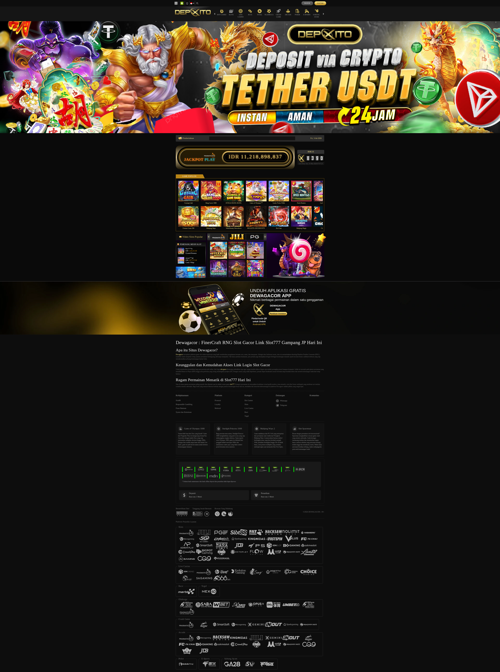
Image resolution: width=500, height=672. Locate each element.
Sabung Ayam (316, 16)
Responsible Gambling (184, 404)
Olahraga (269, 15)
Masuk (307, 3)
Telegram (283, 405)
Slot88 (178, 400)
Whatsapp (283, 401)
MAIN (190, 191)
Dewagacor (179, 354)
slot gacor (223, 369)
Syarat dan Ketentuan (184, 412)
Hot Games (221, 15)
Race (250, 15)
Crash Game (278, 16)
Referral (218, 408)
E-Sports (306, 15)
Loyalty (217, 404)
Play (210, 159)
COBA (220, 248)
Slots (231, 15)
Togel (259, 15)
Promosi (218, 400)
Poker (297, 15)
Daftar (320, 3)
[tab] (219, 237)
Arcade (288, 15)
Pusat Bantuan (181, 408)
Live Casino (241, 16)
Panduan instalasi (278, 314)
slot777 (232, 384)
